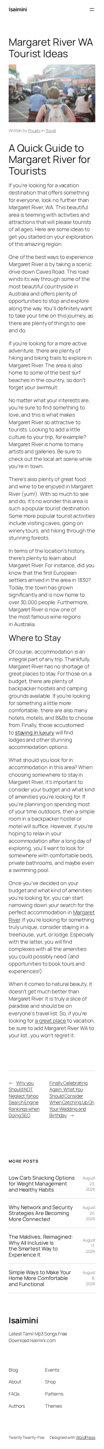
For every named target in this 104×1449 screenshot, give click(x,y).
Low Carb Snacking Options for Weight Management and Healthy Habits (42, 1183)
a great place (50, 1020)
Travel (50, 130)
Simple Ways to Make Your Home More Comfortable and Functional (40, 1278)
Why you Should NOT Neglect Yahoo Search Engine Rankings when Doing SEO (24, 1099)
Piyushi (34, 130)
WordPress (85, 1437)
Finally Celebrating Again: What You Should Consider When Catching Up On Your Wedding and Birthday (71, 1099)
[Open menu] (91, 9)
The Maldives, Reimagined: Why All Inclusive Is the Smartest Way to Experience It (41, 1245)
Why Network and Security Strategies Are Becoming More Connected (41, 1213)
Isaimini (18, 9)
